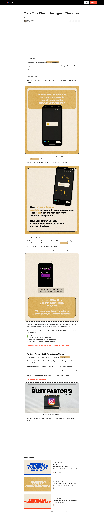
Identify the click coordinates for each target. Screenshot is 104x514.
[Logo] (8, 2)
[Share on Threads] (76, 21)
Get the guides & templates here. (36, 379)
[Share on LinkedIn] (79, 21)
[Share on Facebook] (70, 21)
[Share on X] (73, 21)
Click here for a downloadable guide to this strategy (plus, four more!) (48, 345)
